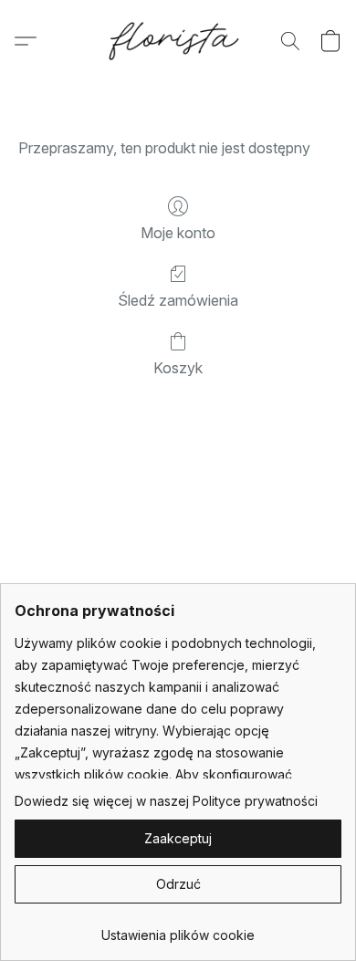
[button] (178, 41)
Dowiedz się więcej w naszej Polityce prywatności (166, 801)
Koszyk (178, 368)
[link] (178, 928)
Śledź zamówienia (178, 300)
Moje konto (178, 233)
